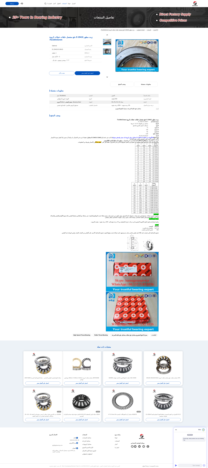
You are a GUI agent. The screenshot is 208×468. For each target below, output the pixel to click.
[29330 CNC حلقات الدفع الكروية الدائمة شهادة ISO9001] (122, 364)
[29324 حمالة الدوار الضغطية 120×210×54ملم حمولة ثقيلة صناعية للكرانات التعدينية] (81, 401)
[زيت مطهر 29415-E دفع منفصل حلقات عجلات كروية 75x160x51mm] (137, 55)
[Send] (176, 465)
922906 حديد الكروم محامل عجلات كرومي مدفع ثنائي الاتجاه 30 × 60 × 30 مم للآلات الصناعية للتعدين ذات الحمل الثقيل (43, 415)
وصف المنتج (122, 84)
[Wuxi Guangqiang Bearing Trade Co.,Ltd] (195, 3)
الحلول (59, 3)
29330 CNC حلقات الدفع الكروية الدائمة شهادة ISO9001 (122, 378)
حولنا (69, 3)
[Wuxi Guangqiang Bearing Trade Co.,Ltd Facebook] (147, 446)
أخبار (54, 3)
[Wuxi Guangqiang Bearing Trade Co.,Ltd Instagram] (143, 446)
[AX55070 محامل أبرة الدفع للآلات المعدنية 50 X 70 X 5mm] (122, 401)
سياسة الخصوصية (154, 466)
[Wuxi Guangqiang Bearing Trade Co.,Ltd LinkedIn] (139, 446)
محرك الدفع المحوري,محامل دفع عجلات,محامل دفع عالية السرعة (129, 335)
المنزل (73, 3)
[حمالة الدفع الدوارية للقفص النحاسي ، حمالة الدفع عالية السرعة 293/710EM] (42, 364)
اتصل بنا (50, 3)
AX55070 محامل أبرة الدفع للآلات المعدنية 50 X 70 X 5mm (122, 414)
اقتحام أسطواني (140, 30)
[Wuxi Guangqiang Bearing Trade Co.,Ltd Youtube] (135, 446)
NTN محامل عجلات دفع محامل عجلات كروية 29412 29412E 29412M (163, 378)
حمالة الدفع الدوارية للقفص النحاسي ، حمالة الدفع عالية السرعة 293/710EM (43, 378)
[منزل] (142, 438)
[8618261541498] (132, 446)
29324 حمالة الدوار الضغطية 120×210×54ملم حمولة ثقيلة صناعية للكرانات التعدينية (82, 415)
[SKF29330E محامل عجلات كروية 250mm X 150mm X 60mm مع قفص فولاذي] (81, 364)
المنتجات (64, 3)
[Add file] (204, 465)
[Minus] (176, 430)
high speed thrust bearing (81, 335)
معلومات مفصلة (146, 84)
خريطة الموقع (146, 466)
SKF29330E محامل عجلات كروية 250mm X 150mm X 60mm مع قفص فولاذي (81, 378)
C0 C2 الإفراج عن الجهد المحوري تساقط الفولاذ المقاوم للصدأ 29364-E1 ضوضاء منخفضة (163, 415)
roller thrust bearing (101, 335)
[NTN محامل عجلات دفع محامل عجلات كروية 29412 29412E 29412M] (163, 364)
